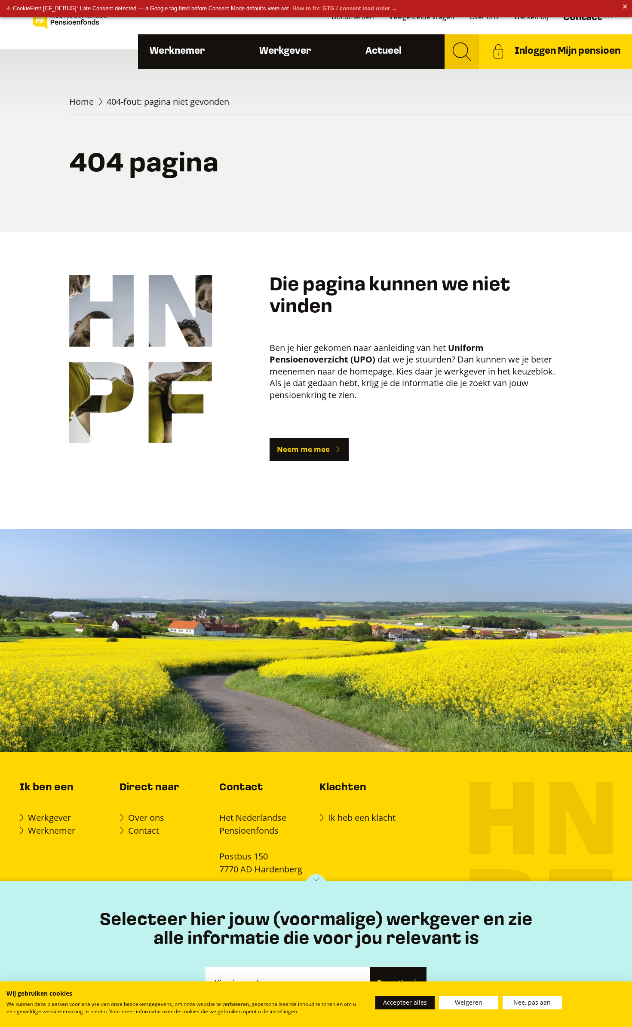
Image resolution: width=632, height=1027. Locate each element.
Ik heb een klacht (362, 817)
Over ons (146, 817)
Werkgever (285, 51)
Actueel (383, 51)
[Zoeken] (462, 51)
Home (81, 101)
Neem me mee (303, 449)
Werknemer (177, 51)
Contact (143, 830)
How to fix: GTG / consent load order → (344, 8)
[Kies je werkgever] (316, 881)
